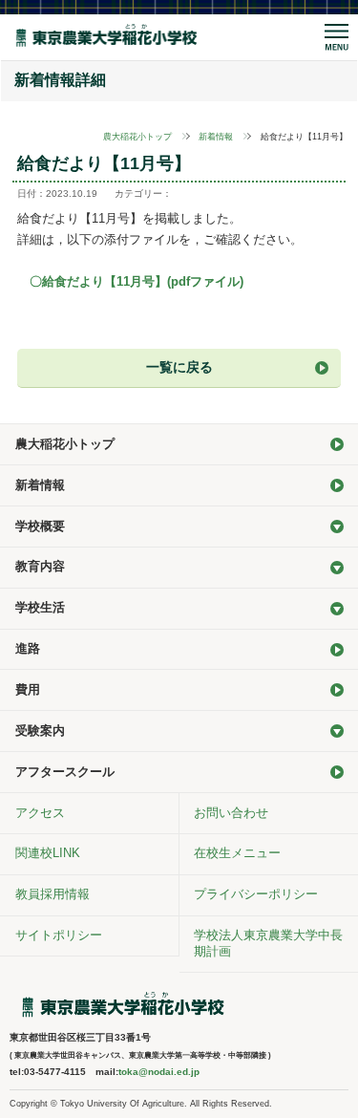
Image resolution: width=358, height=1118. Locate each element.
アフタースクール (65, 771)
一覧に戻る (179, 367)
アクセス (40, 813)
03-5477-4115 (55, 1071)
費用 (27, 689)
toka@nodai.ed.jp (159, 1071)
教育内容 (40, 566)
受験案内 (40, 730)
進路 (27, 648)
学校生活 (40, 607)
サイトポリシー (58, 935)
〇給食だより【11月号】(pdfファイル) (136, 281)
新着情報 (216, 136)
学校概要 (40, 526)
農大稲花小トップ (137, 136)
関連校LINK (47, 853)
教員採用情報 (52, 894)
